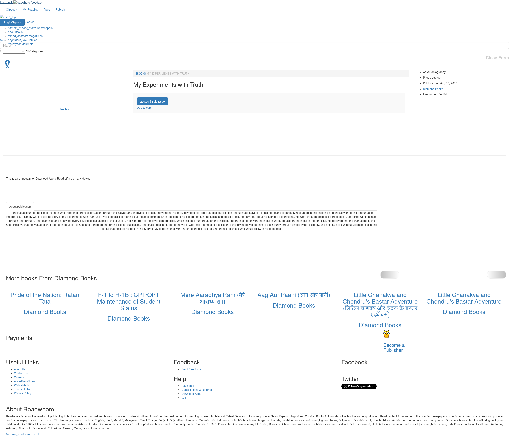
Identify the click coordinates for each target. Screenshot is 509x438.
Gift (184, 398)
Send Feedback (191, 369)
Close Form (497, 57)
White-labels (21, 385)
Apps (47, 9)
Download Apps (191, 394)
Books (15, 32)
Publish (60, 9)
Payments (188, 386)
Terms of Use (22, 389)
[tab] (152, 101)
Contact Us (21, 373)
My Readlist (30, 9)
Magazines (25, 36)
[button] (496, 275)
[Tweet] (254, 66)
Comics (22, 40)
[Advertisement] (413, 227)
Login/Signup (12, 22)
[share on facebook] (254, 62)
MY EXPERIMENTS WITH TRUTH (168, 73)
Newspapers (30, 28)
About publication (20, 206)
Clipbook (11, 9)
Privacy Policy (22, 393)
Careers (19, 377)
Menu (3, 40)
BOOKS (141, 73)
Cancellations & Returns (197, 390)
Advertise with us (24, 381)
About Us (19, 369)
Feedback (6, 2)
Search (29, 22)
